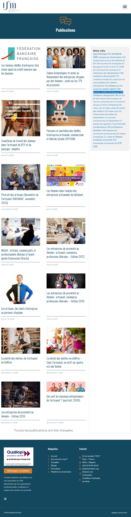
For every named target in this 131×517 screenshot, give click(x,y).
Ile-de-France (101, 98)
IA (122, 95)
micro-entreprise (112, 105)
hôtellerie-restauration (106, 95)
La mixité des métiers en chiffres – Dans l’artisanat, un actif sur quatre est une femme (65, 362)
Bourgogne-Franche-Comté (106, 67)
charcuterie (102, 70)
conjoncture (118, 79)
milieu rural (99, 108)
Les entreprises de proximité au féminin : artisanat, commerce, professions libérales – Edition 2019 (65, 297)
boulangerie (118, 64)
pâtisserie (111, 130)
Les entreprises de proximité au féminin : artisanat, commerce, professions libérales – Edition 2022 (66, 252)
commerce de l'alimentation (108, 73)
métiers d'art (115, 111)
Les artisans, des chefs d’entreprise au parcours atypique (19, 310)
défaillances (116, 86)
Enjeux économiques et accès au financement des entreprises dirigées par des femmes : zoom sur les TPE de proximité (65, 78)
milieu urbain (112, 108)
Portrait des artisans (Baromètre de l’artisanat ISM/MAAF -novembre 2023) (19, 198)
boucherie (105, 64)
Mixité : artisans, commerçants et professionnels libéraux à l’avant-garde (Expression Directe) (18, 254)
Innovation (116, 99)
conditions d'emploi (102, 79)
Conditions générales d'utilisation (12, 512)
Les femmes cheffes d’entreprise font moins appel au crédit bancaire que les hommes (20, 69)
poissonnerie (115, 121)
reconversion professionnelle (106, 134)
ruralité (110, 137)
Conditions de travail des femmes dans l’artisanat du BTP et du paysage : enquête (18, 144)
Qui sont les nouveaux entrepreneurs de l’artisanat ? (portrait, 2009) (65, 398)
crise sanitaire (101, 82)
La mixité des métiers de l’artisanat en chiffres (19, 360)
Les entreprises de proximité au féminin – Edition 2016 (17, 414)
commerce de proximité (106, 76)
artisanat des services (103, 60)
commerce (115, 70)
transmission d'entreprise (105, 143)
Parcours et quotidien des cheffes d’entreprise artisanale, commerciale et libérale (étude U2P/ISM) (65, 134)
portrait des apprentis (103, 124)
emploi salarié (111, 89)
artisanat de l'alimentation (111, 57)
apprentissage (102, 54)
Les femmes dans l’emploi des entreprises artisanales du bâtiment (65, 192)
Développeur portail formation (119, 513)
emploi (97, 89)
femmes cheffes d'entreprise (108, 92)
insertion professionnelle (104, 102)
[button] (125, 7)
